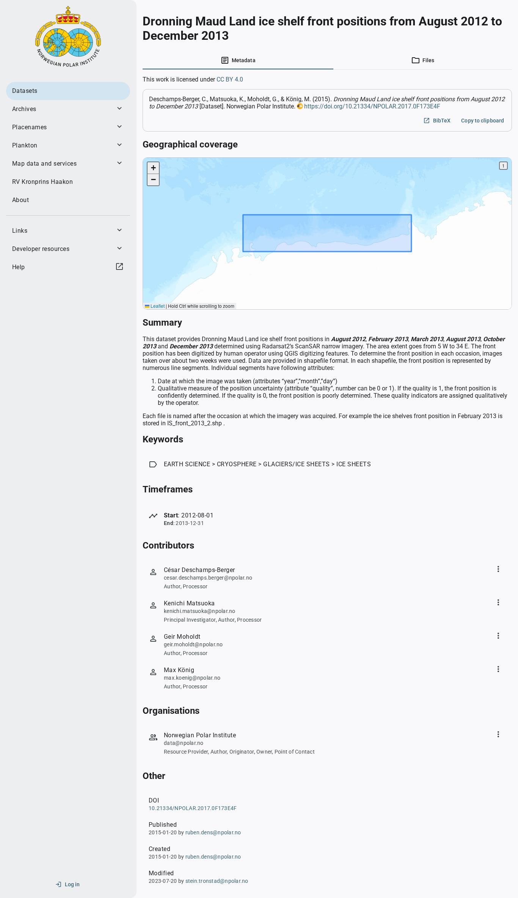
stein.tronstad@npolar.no (216, 881)
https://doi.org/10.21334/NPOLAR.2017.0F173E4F (372, 106)
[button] (153, 168)
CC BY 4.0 (230, 79)
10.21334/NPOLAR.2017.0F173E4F (193, 808)
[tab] (238, 60)
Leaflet (157, 305)
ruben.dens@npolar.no (213, 832)
